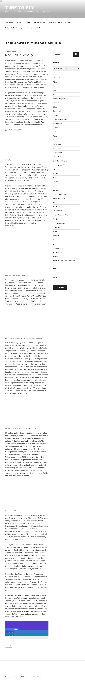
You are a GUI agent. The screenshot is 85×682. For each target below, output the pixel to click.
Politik (55, 219)
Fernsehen (56, 128)
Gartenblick (57, 144)
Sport (55, 231)
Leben (55, 186)
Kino (54, 169)
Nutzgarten (57, 206)
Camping (56, 115)
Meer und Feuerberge (19, 55)
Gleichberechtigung (60, 161)
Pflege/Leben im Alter (61, 215)
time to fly (19, 7)
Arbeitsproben (39, 22)
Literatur (56, 190)
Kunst (55, 177)
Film (54, 132)
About (27, 22)
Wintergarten (57, 252)
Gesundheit (57, 157)
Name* (55, 269)
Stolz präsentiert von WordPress (33, 677)
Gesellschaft (57, 152)
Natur (55, 202)
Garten (55, 140)
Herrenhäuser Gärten (60, 165)
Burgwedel (57, 111)
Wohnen (56, 256)
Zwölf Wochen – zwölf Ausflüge (64, 261)
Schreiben (56, 227)
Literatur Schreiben (60, 194)
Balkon (55, 90)
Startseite (9, 22)
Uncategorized (58, 248)
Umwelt (55, 244)
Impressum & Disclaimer (35, 28)
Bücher (55, 107)
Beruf (55, 94)
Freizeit (55, 136)
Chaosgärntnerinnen (60, 119)
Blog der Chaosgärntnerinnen (60, 22)
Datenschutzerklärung (13, 28)
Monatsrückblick (59, 198)
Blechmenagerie (59, 99)
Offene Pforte (58, 211)
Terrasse (56, 236)
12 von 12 (56, 78)
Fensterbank (57, 123)
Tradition (56, 240)
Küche (55, 173)
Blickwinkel (57, 103)
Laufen (55, 182)
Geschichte (57, 148)
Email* (55, 277)
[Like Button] (7, 645)
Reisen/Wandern (59, 223)
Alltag (55, 82)
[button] (11, 629)
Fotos (19, 22)
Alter (54, 86)
